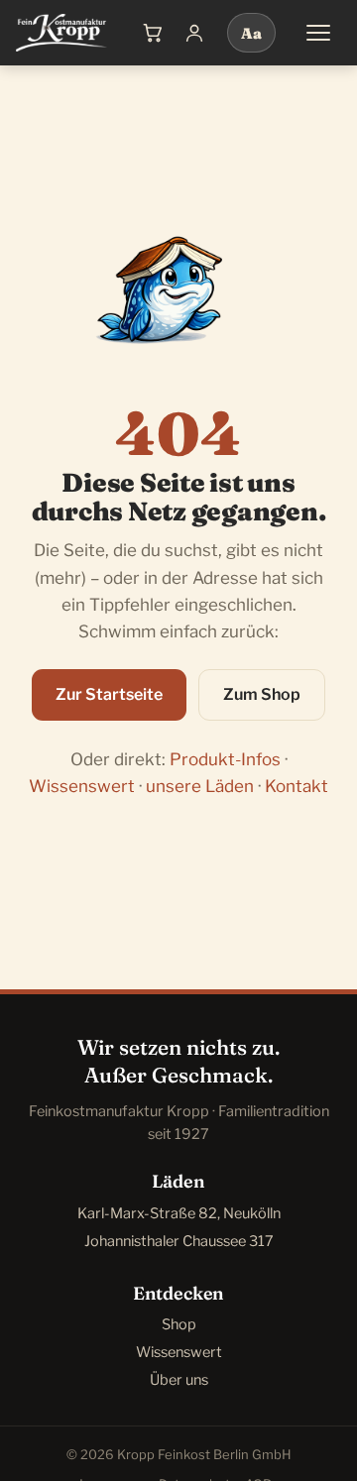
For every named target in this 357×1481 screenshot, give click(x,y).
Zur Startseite (109, 694)
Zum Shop (261, 694)
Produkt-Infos (225, 759)
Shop (179, 1324)
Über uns (179, 1380)
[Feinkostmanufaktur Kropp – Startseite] (61, 33)
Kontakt (296, 786)
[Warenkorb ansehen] (153, 33)
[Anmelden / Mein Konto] (194, 33)
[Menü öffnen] (318, 33)
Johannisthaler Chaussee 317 (179, 1241)
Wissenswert (82, 786)
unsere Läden (200, 786)
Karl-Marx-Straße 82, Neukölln (179, 1213)
